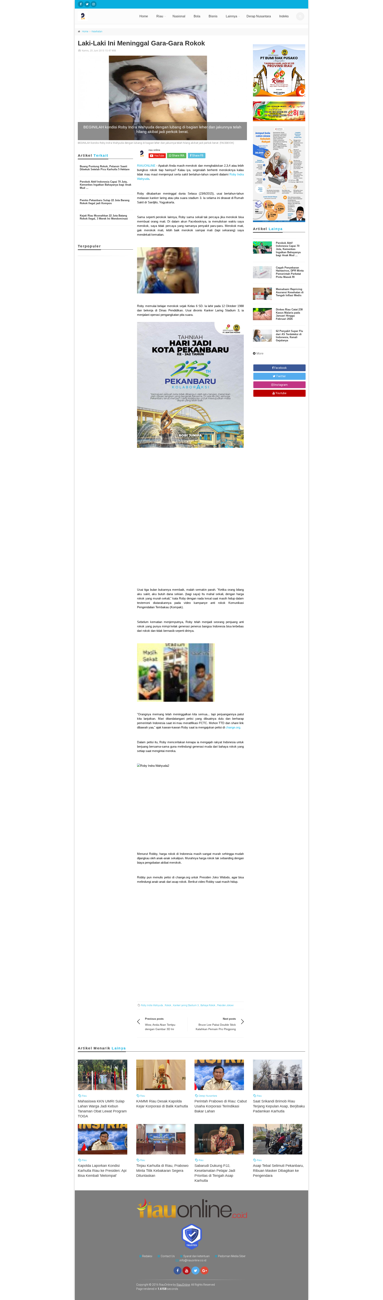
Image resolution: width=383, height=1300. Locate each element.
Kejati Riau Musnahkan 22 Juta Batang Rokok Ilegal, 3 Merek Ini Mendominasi (104, 217)
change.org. (233, 727)
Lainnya (231, 16)
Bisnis (213, 16)
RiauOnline (183, 1284)
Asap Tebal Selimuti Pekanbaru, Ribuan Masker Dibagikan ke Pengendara (278, 1171)
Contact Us (168, 1256)
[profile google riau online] (204, 1270)
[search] (300, 16)
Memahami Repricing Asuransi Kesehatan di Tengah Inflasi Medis (290, 292)
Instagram (281, 384)
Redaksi (147, 1256)
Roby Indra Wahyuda (152, 1005)
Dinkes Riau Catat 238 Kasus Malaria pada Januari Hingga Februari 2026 (289, 314)
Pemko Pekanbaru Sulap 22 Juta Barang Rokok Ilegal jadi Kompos (104, 202)
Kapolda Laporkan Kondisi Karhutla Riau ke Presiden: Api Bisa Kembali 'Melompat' (102, 1171)
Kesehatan (97, 31)
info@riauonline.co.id (193, 1260)
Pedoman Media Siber (232, 1256)
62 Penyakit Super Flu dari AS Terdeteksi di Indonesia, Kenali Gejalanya (289, 336)
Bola (197, 16)
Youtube (280, 393)
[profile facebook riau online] (81, 4)
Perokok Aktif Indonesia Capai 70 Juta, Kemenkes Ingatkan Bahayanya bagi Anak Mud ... (105, 184)
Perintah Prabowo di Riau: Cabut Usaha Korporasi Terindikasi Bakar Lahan (220, 1106)
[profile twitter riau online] (87, 4)
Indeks (284, 16)
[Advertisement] (190, 552)
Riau (159, 16)
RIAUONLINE (146, 165)
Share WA (177, 155)
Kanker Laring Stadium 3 (186, 1005)
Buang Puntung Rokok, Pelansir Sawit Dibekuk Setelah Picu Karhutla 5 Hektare (104, 168)
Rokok (168, 1005)
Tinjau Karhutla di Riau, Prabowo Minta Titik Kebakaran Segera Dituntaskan (162, 1171)
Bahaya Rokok (207, 1005)
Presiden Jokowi (225, 1005)
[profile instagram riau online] (94, 4)
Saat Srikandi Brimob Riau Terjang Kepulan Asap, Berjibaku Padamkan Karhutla (279, 1106)
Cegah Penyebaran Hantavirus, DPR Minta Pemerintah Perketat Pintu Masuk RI (290, 272)
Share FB (197, 155)
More (260, 353)
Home (143, 16)
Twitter (280, 376)
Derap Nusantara (259, 16)
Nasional (179, 16)
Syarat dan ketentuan (196, 1256)
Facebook (280, 367)
